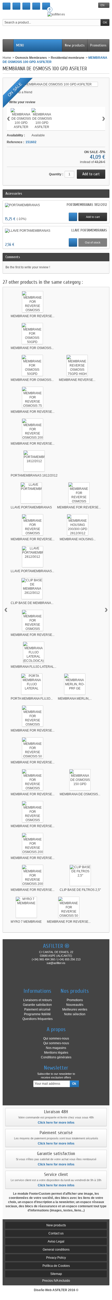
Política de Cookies (56, 1266)
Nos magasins (56, 1048)
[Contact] (16, 6)
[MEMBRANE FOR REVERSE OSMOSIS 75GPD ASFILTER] (32, 779)
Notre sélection (74, 1014)
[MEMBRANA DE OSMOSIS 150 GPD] (80, 779)
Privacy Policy (56, 1258)
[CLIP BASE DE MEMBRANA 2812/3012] (32, 588)
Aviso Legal (56, 1241)
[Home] (6, 6)
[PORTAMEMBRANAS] (22, 205)
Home (7, 58)
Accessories (13, 193)
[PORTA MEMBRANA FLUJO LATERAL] (31, 684)
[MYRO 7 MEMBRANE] (26, 907)
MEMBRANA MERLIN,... (75, 698)
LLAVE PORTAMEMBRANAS (89, 230)
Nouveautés (74, 1005)
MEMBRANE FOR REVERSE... (32, 316)
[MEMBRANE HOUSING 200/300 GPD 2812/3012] (77, 524)
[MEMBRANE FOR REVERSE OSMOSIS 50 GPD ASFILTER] (32, 748)
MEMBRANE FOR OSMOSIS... (32, 348)
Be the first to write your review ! (27, 267)
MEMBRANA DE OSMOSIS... (80, 794)
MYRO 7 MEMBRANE (26, 922)
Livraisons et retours (37, 1000)
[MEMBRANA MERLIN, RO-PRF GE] (74, 684)
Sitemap (56, 1274)
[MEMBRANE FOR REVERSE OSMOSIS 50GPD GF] (32, 716)
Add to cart (93, 216)
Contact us (56, 1233)
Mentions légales (56, 1052)
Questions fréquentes (37, 1019)
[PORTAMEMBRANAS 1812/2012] (34, 461)
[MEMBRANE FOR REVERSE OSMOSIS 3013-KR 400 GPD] (32, 620)
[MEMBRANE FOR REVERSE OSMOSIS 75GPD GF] (32, 811)
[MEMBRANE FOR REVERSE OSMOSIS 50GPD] (32, 301)
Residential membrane (67, 58)
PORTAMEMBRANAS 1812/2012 (87, 204)
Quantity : (56, 174)
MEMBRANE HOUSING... (78, 539)
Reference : (15, 142)
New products (75, 45)
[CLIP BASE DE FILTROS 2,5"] (80, 875)
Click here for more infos (56, 1122)
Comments (12, 257)
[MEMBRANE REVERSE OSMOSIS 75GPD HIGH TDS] (77, 365)
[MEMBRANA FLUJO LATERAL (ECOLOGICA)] (33, 652)
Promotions (98, 45)
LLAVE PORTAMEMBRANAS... (32, 571)
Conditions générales (56, 1057)
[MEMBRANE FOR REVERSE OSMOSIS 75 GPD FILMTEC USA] (32, 397)
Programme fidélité (37, 1014)
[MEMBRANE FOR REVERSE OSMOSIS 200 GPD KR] (32, 875)
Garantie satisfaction (37, 1005)
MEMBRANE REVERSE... (77, 380)
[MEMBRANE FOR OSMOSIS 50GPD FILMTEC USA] (32, 365)
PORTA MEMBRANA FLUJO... (32, 698)
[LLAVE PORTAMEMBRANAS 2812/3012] (32, 556)
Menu (20, 45)
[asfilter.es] (56, 14)
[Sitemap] (26, 6)
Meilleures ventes (74, 1009)
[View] (73, 217)
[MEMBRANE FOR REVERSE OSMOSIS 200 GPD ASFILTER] (32, 429)
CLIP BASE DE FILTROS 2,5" (80, 890)
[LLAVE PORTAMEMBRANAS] (27, 230)
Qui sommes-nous (56, 1038)
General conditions (56, 1249)
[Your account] (36, 6)
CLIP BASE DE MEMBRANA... (32, 603)
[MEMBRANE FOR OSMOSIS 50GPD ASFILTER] (32, 333)
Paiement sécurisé (37, 1009)
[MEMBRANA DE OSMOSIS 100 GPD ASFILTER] (21, 118)
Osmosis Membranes (31, 58)
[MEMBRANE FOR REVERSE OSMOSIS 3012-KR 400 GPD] (32, 524)
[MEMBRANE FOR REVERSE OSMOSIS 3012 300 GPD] (79, 493)
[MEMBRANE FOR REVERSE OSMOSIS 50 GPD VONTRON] (68, 907)
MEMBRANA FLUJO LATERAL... (33, 667)
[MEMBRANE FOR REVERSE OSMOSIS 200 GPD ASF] (32, 843)
